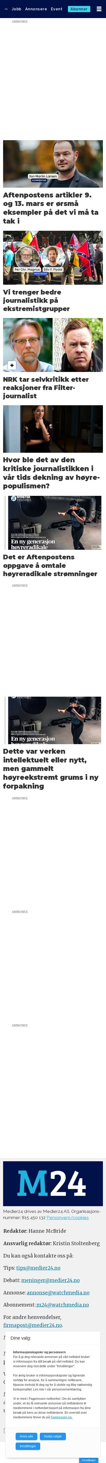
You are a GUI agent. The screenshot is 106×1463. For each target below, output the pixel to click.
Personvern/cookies (68, 1217)
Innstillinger (88, 1460)
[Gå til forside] (6, 9)
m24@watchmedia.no (62, 1305)
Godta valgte (53, 1436)
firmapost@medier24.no (32, 1325)
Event (57, 9)
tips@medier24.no (38, 1268)
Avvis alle (26, 1436)
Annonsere (36, 9)
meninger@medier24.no (50, 1280)
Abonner (79, 9)
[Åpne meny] (99, 9)
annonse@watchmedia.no (58, 1293)
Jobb (16, 9)
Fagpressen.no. (62, 1417)
